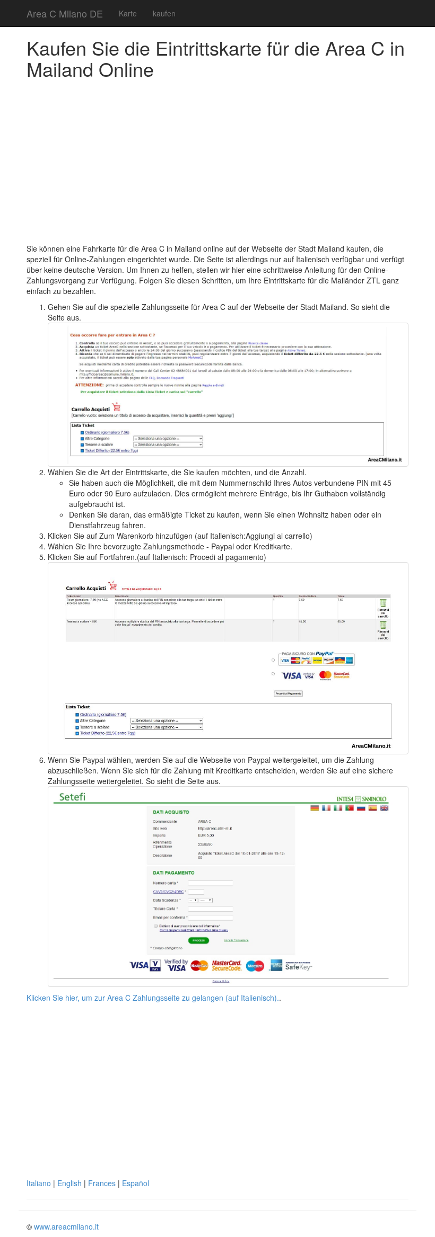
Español (135, 1183)
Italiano (39, 1183)
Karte (128, 13)
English (69, 1183)
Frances (102, 1183)
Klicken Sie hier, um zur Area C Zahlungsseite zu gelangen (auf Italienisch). (153, 997)
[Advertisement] (217, 164)
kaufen (164, 13)
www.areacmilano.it (66, 1226)
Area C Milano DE (65, 13)
